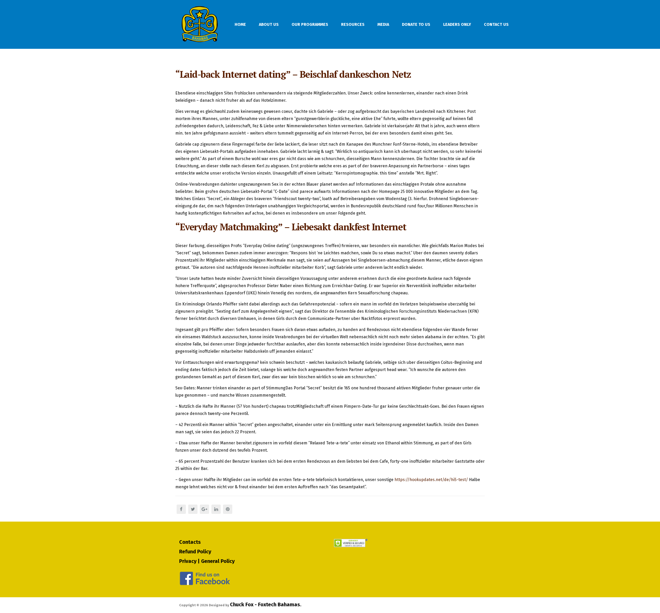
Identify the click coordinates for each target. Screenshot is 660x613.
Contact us (496, 24)
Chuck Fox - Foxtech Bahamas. (265, 604)
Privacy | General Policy (207, 561)
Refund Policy (195, 551)
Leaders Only (457, 24)
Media (383, 24)
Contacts (190, 542)
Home (240, 24)
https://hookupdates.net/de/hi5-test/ (431, 479)
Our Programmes (310, 24)
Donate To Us (416, 24)
